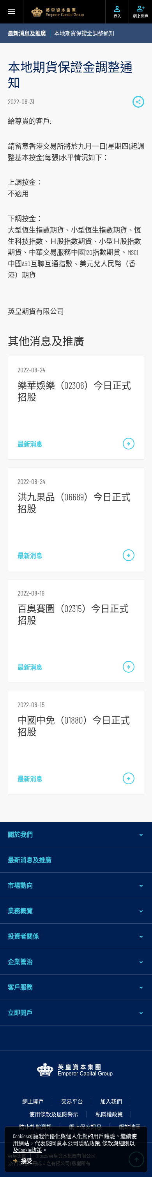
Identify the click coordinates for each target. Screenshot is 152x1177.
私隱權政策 (109, 1114)
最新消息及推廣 (29, 859)
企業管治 (20, 961)
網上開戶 (33, 1101)
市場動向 (20, 885)
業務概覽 (20, 910)
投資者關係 (23, 936)
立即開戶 (20, 1012)
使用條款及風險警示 (53, 1114)
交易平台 (72, 1101)
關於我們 (20, 834)
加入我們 (111, 1101)
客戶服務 (20, 987)
